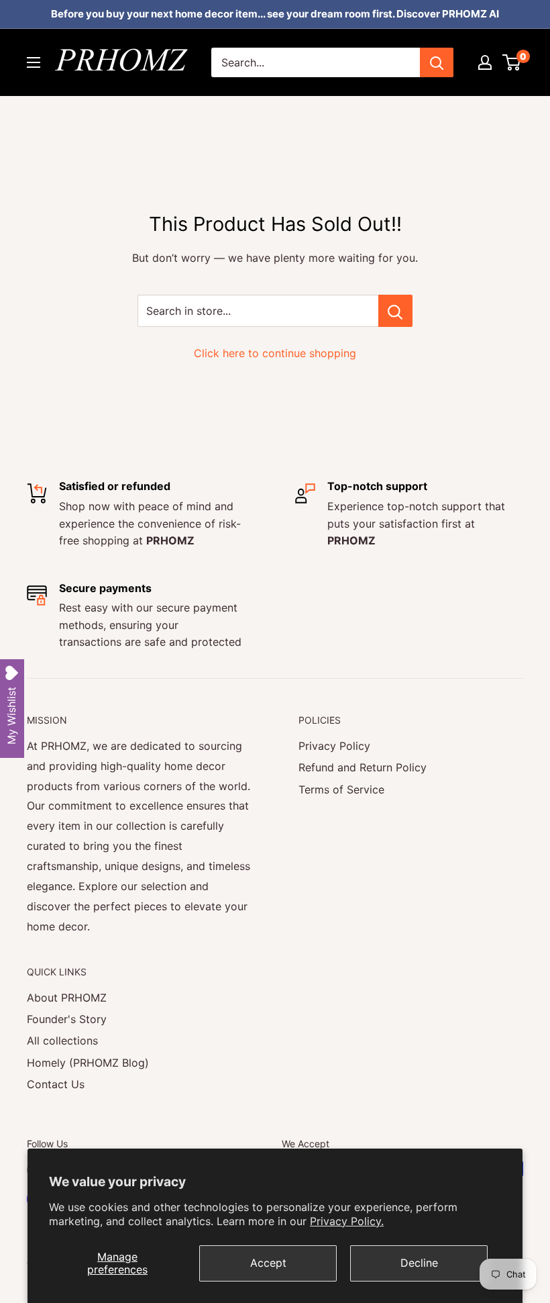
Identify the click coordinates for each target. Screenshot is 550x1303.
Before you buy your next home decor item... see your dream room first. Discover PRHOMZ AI (275, 13)
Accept (268, 1262)
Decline (419, 1262)
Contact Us (56, 1084)
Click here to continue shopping (275, 353)
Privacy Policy (334, 746)
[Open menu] (33, 62)
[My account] (485, 62)
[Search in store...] (395, 311)
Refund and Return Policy (362, 767)
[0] (512, 62)
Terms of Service (341, 789)
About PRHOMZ (67, 997)
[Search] (436, 62)
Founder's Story (67, 1019)
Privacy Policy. (347, 1221)
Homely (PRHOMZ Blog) (88, 1062)
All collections (62, 1040)
